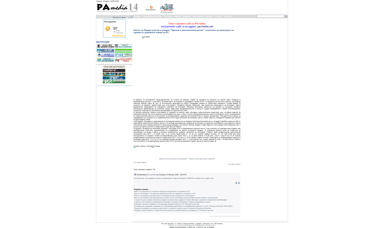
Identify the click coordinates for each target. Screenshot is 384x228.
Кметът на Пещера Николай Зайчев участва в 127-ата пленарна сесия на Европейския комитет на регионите (176, 198)
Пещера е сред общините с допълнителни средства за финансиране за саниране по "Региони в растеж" (174, 210)
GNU (212, 223)
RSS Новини (198, 16)
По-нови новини (234, 164)
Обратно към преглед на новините (202, 159)
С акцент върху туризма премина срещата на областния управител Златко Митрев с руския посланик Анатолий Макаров (180, 200)
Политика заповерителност (207, 225)
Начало (137, 16)
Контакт (209, 16)
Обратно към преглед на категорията (173, 159)
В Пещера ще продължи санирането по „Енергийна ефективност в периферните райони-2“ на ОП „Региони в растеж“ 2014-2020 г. (183, 206)
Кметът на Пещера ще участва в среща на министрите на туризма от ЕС (162, 191)
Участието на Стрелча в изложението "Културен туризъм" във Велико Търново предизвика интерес (172, 202)
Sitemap (218, 16)
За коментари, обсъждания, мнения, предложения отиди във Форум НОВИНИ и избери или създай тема (174, 178)
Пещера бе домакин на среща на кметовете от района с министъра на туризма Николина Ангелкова (172, 208)
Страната (187, 16)
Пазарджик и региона (152, 16)
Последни (168, 16)
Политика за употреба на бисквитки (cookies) (182, 225)
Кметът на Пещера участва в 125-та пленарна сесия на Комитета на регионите (164, 196)
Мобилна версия (167, 12)
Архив (177, 16)
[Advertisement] (232, 7)
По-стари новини (140, 162)
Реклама (228, 16)
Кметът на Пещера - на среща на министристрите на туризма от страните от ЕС (165, 193)
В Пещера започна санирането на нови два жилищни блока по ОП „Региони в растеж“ (167, 204)
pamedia (153, 175)
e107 (175, 223)
